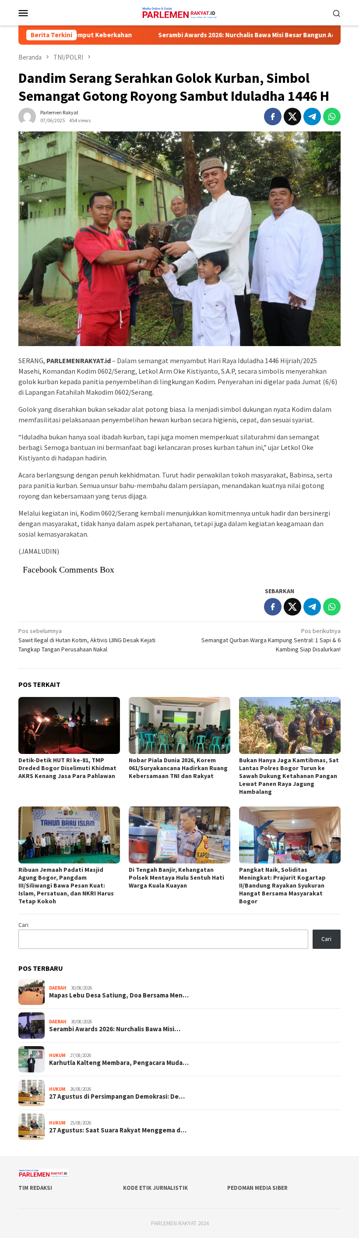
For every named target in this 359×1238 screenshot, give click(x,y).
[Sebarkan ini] (273, 116)
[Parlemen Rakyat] (179, 12)
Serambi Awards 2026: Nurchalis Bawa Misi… (114, 1029)
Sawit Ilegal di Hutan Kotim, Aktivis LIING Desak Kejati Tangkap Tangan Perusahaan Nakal (86, 640)
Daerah (58, 988)
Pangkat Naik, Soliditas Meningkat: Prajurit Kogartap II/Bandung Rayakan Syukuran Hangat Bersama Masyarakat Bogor (282, 885)
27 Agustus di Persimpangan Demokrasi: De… (117, 1096)
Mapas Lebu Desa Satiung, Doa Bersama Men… (119, 995)
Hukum (57, 1055)
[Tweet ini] (292, 116)
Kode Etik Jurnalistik (155, 1188)
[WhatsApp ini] (332, 116)
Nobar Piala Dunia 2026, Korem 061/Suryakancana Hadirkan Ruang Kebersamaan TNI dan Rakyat (178, 768)
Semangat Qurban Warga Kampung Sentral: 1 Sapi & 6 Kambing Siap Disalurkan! (271, 640)
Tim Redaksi (35, 1188)
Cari (23, 925)
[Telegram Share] (312, 116)
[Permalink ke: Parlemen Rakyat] (27, 116)
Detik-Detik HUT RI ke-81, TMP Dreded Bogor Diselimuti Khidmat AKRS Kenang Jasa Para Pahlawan (67, 768)
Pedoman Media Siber (257, 1188)
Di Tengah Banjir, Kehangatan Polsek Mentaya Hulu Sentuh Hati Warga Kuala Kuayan (176, 877)
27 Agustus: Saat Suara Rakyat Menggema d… (118, 1130)
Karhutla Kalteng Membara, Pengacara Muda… (119, 1063)
